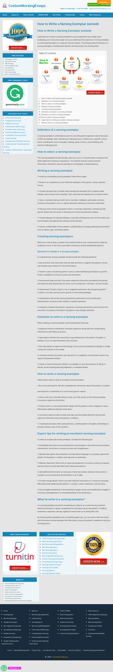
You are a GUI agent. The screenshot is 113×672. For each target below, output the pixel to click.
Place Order (105, 4)
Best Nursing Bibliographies (52, 544)
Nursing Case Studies (50, 567)
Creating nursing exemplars (51, 109)
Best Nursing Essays (49, 547)
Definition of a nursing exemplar (53, 101)
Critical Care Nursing (13, 118)
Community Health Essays (15, 126)
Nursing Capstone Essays (51, 564)
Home (5, 15)
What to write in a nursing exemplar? (54, 123)
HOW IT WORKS (65, 611)
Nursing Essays (8, 615)
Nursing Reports (48, 570)
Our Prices (56, 15)
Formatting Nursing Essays (52, 562)
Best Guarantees (93, 618)
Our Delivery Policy (49, 650)
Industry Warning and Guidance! (94, 650)
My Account (93, 4)
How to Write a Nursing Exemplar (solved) (64, 30)
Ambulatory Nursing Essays (15, 135)
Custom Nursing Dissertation (53, 559)
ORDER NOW (43, 15)
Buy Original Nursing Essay (52, 556)
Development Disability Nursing (17, 141)
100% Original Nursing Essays (53, 538)
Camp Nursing (10, 138)
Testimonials (70, 15)
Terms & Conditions (74, 650)
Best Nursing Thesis (49, 553)
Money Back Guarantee (21, 650)
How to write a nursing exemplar (53, 117)
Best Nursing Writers (95, 622)
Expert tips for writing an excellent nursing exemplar (60, 120)
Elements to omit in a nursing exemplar (55, 115)
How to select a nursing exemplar (53, 104)
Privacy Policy (36, 650)
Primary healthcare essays (15, 132)
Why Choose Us (95, 15)
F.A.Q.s (82, 15)
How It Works (28, 15)
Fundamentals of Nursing (15, 129)
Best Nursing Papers (50, 550)
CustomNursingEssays (27, 5)
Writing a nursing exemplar (51, 106)
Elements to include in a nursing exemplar (56, 112)
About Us (15, 15)
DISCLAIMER (62, 650)
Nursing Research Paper (51, 573)
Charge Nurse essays (13, 121)
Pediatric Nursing (11, 123)
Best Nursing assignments (52, 541)
